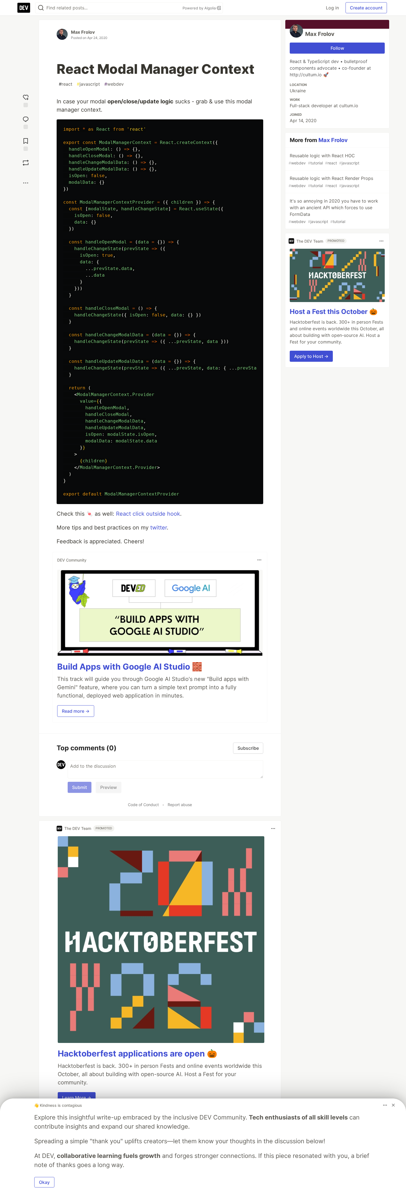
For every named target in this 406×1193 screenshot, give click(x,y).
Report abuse (180, 804)
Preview (108, 787)
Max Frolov (83, 32)
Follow (337, 48)
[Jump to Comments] (26, 122)
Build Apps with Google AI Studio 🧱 (129, 667)
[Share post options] (25, 182)
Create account (366, 8)
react (65, 84)
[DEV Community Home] (24, 7)
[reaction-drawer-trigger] (26, 100)
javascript (88, 84)
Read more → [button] (75, 711)
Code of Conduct (143, 804)
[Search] (40, 8)
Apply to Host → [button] (311, 356)
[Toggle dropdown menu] (259, 559)
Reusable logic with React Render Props (331, 181)
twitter (158, 527)
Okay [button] (44, 1182)
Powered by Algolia (200, 8)
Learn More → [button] (76, 1097)
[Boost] (26, 163)
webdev (114, 84)
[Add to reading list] (26, 144)
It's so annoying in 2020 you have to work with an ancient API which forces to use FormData (333, 211)
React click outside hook (148, 513)
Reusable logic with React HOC (324, 159)
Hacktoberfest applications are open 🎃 (137, 1053)
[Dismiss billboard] (393, 1105)
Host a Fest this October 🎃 (334, 312)
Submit (79, 787)
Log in (332, 8)
